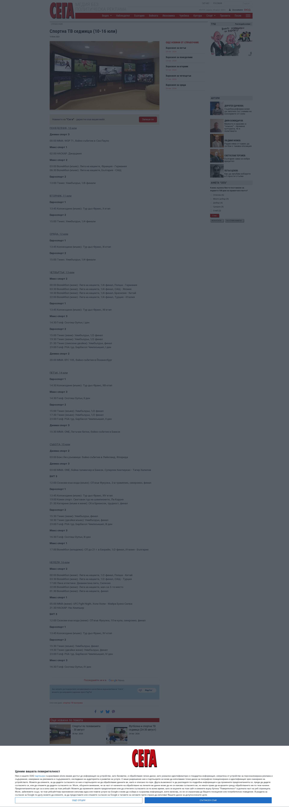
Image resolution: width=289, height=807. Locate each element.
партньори (40, 776)
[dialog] (144, 776)
